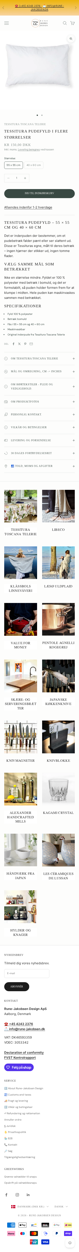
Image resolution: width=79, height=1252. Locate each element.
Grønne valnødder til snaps (20, 1176)
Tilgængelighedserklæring (19, 1157)
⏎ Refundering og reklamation (22, 1113)
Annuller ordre (12, 1119)
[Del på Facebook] (13, 344)
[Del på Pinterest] (25, 344)
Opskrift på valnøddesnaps (20, 1182)
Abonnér (16, 986)
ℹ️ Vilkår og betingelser (18, 1107)
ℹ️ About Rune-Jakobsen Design (23, 1088)
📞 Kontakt (10, 1144)
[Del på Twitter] (19, 344)
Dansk (59, 1206)
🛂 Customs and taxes (17, 1094)
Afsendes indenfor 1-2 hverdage (28, 207)
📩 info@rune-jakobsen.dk (47, 7)
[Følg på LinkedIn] (28, 1195)
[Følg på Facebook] (6, 1195)
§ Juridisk (10, 1126)
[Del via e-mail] (31, 344)
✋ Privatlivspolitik (15, 1132)
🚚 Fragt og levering (16, 1100)
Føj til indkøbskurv (39, 193)
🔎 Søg (8, 1151)
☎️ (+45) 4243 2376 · (28, 6)
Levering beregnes (29, 149)
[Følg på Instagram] (17, 1195)
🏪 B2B (8, 1138)
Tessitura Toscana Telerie (25, 124)
